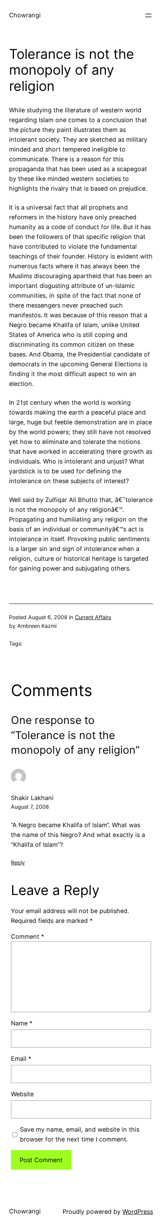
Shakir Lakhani (32, 798)
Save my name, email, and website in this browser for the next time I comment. (79, 1134)
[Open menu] (148, 15)
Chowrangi (25, 15)
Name (21, 1023)
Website (22, 1094)
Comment (27, 936)
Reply (18, 862)
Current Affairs (93, 617)
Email (21, 1058)
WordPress (137, 1211)
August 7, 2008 (30, 806)
